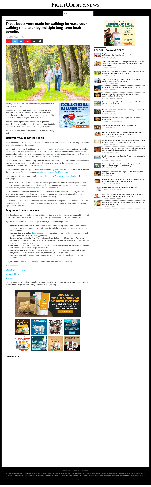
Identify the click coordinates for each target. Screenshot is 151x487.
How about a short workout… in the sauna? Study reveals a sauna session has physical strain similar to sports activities (123, 149)
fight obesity (58, 282)
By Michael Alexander (115, 136)
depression (69, 176)
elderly (43, 282)
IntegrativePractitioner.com (16, 270)
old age (19, 285)
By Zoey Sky (113, 58)
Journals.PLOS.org (12, 274)
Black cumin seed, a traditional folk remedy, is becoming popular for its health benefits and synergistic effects (123, 180)
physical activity (29, 285)
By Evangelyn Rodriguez (116, 98)
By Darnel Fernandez (115, 127)
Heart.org (9, 278)
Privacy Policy (75, 480)
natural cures (11, 285)
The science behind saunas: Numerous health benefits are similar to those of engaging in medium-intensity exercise (123, 141)
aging (20, 282)
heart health (83, 282)
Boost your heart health (29, 262)
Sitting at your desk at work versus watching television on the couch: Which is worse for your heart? (122, 80)
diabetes (59, 176)
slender (46, 285)
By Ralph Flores (114, 176)
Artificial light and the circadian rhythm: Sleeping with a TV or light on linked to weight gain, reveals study (122, 165)
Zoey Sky (20, 37)
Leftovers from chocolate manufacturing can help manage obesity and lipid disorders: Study (121, 95)
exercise (50, 282)
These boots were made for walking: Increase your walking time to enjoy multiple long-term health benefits (123, 72)
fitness (66, 282)
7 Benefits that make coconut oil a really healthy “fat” (120, 125)
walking (53, 285)
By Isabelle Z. (113, 206)
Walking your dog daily (38, 233)
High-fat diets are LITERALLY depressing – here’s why (119, 187)
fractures (73, 282)
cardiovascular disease (31, 282)
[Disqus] (48, 384)
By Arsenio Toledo (114, 83)
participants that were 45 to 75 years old (52, 172)
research (39, 285)
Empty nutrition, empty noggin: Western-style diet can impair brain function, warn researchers (122, 55)
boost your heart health (41, 115)
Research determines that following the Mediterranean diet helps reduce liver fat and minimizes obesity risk (121, 133)
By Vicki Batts (113, 144)
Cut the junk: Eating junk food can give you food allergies (121, 87)
